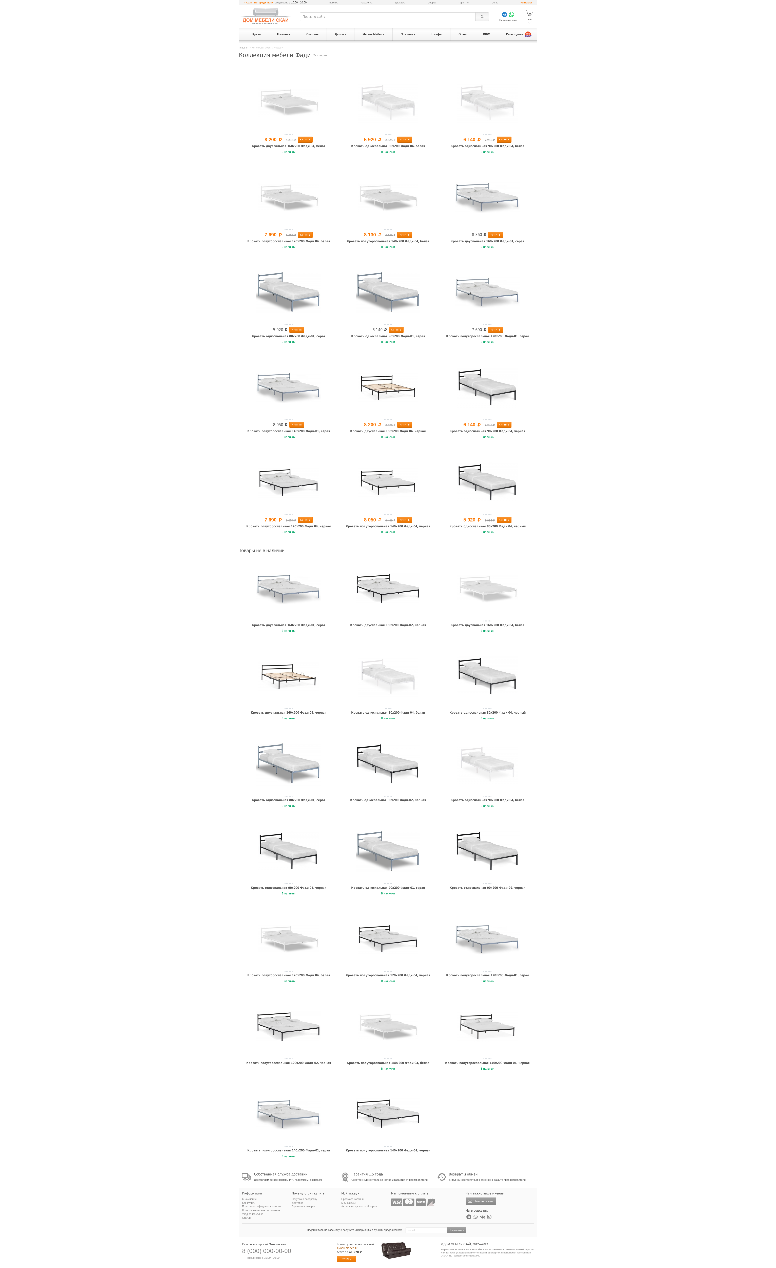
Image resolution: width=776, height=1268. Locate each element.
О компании (249, 1199)
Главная (243, 47)
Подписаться (456, 1230)
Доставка (400, 2)
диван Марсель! (347, 1248)
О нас (495, 2)
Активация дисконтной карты (359, 1206)
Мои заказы (348, 1202)
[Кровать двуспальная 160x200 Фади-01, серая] (487, 197)
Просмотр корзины (352, 1199)
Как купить (248, 1202)
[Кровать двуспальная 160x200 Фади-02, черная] (388, 588)
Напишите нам (483, 1201)
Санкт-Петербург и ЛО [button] (259, 2)
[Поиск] (482, 16)
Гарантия (464, 2)
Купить (305, 139)
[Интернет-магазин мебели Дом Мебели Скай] (266, 16)
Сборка (432, 2)
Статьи (246, 1217)
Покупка (333, 2)
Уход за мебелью (252, 1213)
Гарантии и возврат (303, 1206)
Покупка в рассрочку (304, 1199)
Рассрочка (366, 2)
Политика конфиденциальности (261, 1206)
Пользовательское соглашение (261, 1210)
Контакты (526, 2)
